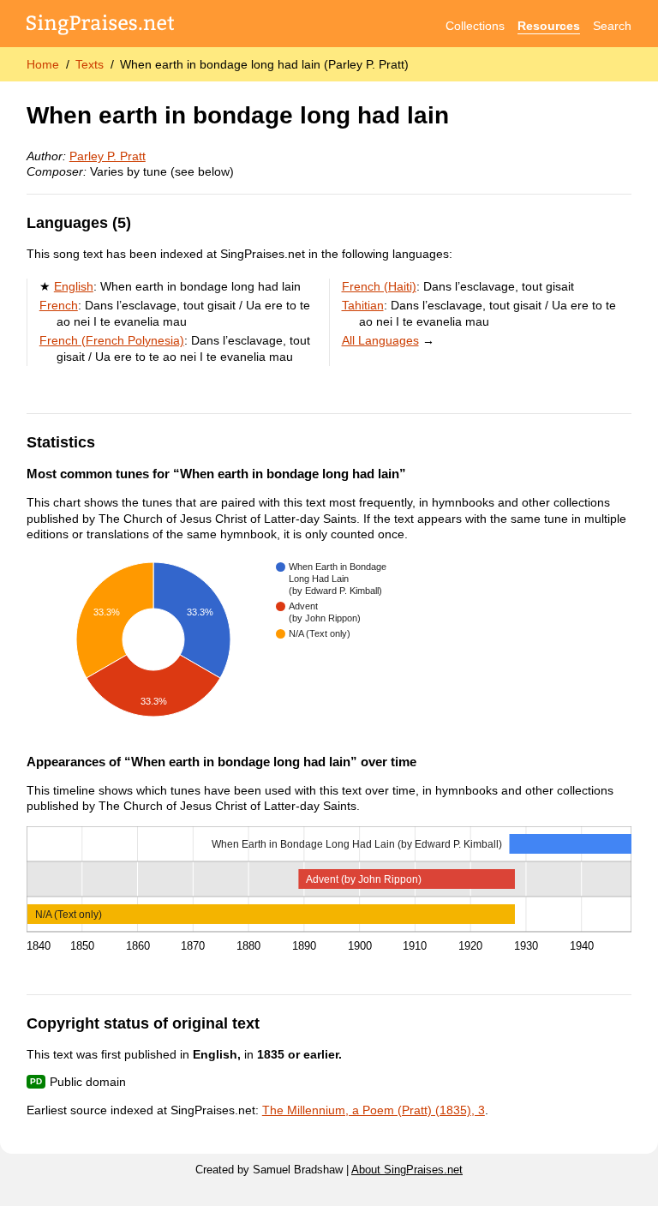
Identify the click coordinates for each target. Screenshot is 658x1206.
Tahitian (363, 305)
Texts (89, 64)
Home (43, 64)
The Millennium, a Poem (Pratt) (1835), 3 (373, 1110)
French (58, 305)
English (73, 286)
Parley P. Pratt (107, 156)
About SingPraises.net (407, 1170)
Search (612, 26)
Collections (475, 26)
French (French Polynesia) (111, 340)
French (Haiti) (379, 286)
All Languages (380, 340)
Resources (548, 26)
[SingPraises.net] (101, 26)
